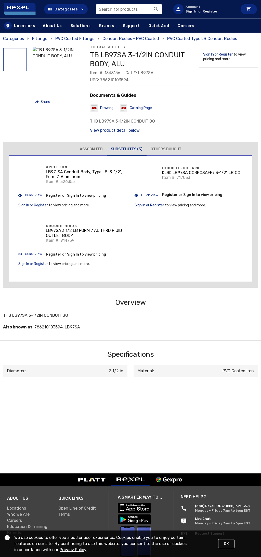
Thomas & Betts (107, 47)
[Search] (156, 9)
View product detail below (115, 130)
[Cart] (249, 9)
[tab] (91, 149)
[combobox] (129, 9)
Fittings (39, 38)
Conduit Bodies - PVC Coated (130, 38)
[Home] (22, 9)
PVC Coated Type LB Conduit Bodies (202, 38)
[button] (66, 9)
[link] (28, 508)
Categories (13, 38)
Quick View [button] (33, 195)
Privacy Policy (73, 549)
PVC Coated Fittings (74, 38)
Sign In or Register (218, 54)
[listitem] (203, 9)
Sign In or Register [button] (33, 205)
